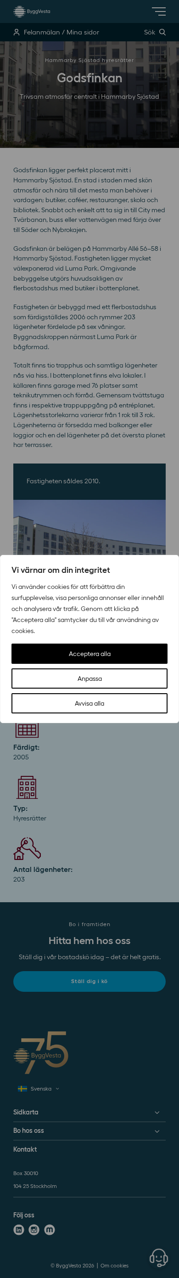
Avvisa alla (89, 703)
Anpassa (90, 678)
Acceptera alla (90, 653)
